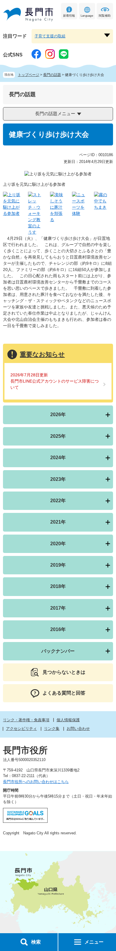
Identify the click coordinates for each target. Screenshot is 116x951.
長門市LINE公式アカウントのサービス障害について (54, 384)
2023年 (58, 479)
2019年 (58, 565)
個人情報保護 (68, 720)
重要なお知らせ (42, 354)
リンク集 (51, 728)
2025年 (58, 436)
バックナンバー (58, 651)
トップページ (28, 75)
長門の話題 (52, 75)
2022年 (58, 500)
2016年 (58, 629)
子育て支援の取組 (50, 36)
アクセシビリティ (21, 728)
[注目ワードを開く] (107, 35)
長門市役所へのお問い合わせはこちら (36, 781)
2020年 (58, 543)
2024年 (58, 457)
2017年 (58, 608)
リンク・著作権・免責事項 (26, 720)
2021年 (58, 521)
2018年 (58, 586)
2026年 (58, 414)
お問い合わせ (78, 728)
